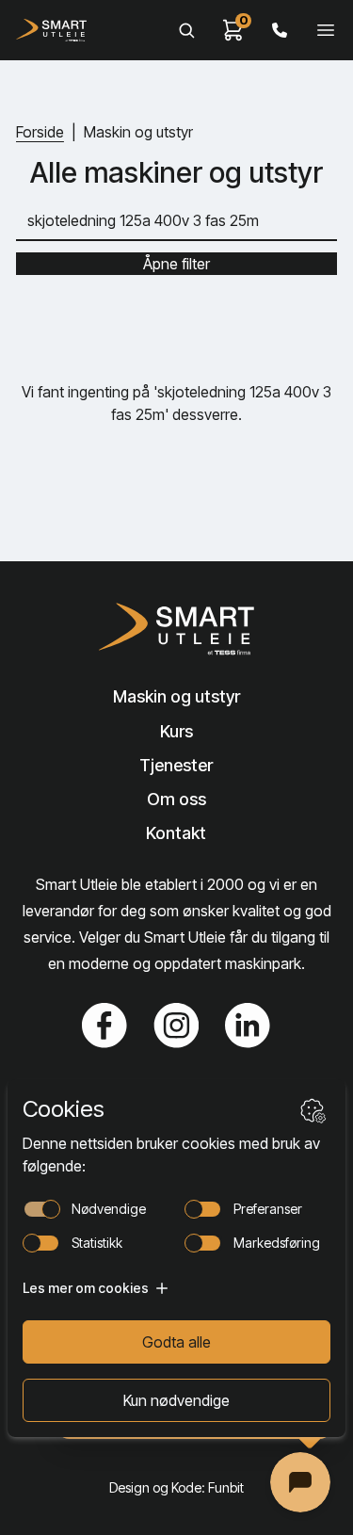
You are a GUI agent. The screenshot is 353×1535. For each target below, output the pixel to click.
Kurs (176, 731)
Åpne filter (176, 263)
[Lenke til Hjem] (176, 629)
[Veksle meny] (325, 30)
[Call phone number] (280, 30)
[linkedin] (247, 1025)
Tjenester (176, 765)
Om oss (176, 799)
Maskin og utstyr (176, 696)
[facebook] (104, 1025)
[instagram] (176, 1025)
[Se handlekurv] (233, 30)
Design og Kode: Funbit (176, 1487)
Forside (40, 131)
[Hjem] (51, 30)
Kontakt (176, 833)
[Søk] (186, 30)
